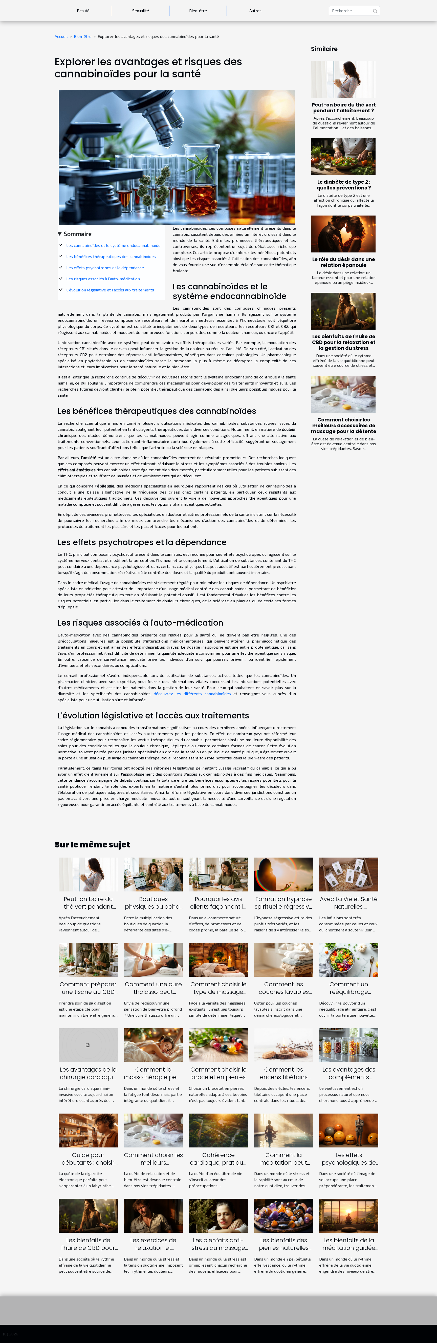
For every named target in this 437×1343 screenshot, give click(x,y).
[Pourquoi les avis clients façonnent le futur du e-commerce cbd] (218, 873)
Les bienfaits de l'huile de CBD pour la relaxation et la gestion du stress (344, 342)
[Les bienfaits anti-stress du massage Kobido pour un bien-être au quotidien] (218, 1215)
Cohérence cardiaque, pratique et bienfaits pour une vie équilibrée (218, 1166)
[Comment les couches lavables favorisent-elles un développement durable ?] (283, 959)
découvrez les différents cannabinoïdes (192, 693)
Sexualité (140, 10)
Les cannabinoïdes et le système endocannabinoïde (113, 245)
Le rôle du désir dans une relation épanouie (343, 262)
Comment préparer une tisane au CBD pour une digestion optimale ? (88, 995)
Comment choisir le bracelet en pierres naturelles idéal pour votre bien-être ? (218, 1080)
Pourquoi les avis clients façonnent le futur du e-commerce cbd (218, 910)
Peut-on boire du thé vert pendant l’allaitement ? (344, 107)
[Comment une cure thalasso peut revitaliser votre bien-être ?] (153, 959)
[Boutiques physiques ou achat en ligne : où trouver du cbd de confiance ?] (153, 873)
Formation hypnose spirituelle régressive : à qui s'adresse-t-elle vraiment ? (284, 910)
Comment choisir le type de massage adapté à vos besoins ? (218, 995)
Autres (255, 10)
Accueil (61, 36)
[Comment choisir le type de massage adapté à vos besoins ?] (218, 959)
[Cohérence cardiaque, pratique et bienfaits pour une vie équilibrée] (218, 1129)
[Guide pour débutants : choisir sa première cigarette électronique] (88, 1129)
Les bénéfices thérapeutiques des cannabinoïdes (111, 256)
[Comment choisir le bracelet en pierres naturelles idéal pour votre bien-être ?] (218, 1044)
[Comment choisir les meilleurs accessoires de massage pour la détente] (343, 394)
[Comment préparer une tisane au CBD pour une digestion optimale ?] (88, 959)
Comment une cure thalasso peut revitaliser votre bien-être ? (153, 995)
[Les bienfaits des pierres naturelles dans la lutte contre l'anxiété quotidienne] (283, 1215)
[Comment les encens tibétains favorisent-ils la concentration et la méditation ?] (283, 1044)
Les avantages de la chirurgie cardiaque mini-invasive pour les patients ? (88, 1080)
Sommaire (78, 233)
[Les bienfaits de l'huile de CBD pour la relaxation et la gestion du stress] (343, 311)
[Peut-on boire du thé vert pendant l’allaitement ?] (343, 79)
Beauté (83, 10)
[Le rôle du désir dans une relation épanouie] (343, 234)
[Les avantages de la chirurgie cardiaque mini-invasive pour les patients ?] (88, 1044)
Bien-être (198, 10)
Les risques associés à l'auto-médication (103, 278)
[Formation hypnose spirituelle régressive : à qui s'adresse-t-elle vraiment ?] (283, 873)
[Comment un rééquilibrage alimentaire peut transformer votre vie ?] (348, 959)
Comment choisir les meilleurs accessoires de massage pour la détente (343, 425)
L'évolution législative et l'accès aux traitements (110, 289)
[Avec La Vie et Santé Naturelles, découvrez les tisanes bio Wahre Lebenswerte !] (348, 873)
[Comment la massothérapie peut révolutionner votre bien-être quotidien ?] (153, 1044)
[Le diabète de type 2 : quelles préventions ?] (343, 156)
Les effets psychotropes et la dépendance (105, 267)
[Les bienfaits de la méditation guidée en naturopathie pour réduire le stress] (348, 1215)
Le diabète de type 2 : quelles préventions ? (344, 185)
